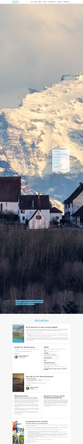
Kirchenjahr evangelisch (28, 305)
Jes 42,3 (18, 305)
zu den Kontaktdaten (33, 389)
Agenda (35, 1)
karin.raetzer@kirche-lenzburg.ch (31, 441)
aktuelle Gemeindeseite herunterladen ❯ (60, 169)
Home (32, 1)
